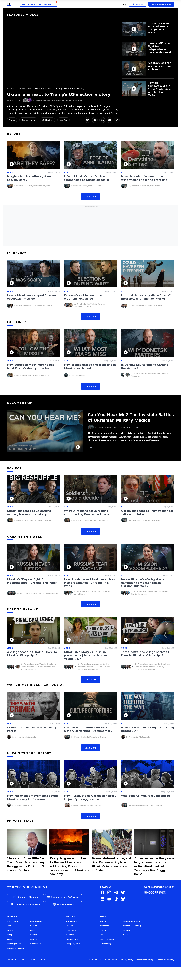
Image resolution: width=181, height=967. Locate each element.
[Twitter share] (87, 120)
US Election (47, 120)
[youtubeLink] (109, 899)
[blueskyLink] (123, 899)
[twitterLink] (123, 892)
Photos (69, 926)
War (9, 926)
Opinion (33, 935)
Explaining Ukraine (15, 948)
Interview (70, 935)
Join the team (107, 939)
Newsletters (36, 921)
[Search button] (124, 4)
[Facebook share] (95, 120)
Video (12, 120)
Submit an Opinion (131, 921)
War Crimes (35, 944)
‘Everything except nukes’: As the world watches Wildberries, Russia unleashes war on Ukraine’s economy (69, 866)
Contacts (104, 926)
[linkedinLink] (102, 899)
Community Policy (165, 960)
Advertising (105, 944)
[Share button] (90, 447)
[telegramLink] (116, 892)
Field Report (71, 930)
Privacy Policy (126, 960)
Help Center (94, 960)
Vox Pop (63, 120)
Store (126, 935)
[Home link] (9, 4)
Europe (10, 935)
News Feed (12, 921)
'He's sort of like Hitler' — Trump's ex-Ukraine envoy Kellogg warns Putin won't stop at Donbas (26, 864)
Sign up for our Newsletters (38, 4)
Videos (10, 88)
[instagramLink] (109, 892)
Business (11, 930)
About (103, 921)
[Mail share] (109, 120)
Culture (33, 939)
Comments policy (144, 960)
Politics (33, 926)
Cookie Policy (110, 960)
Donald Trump (25, 88)
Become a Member (161, 4)
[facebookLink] (102, 892)
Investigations (14, 944)
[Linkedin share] (102, 120)
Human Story (72, 939)
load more (90, 197)
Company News (73, 944)
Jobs (102, 935)
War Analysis (71, 921)
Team (103, 930)
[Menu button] (15, 4)
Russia (33, 930)
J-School (127, 930)
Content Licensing (132, 926)
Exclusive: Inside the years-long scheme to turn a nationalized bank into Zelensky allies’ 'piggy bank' (154, 866)
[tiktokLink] (116, 899)
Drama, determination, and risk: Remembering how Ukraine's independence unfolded (111, 864)
